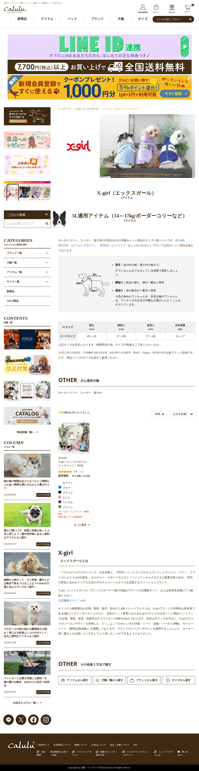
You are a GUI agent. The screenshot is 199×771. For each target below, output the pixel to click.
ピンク (66, 497)
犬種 (121, 18)
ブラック (67, 492)
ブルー (66, 487)
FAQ (135, 745)
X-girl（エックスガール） (87, 109)
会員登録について (62, 745)
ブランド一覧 (14, 253)
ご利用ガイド (43, 745)
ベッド (72, 18)
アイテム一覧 (14, 272)
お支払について (98, 745)
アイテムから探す (78, 680)
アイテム (47, 18)
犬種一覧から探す (112, 680)
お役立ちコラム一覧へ (25, 702)
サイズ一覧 (13, 281)
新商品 (22, 18)
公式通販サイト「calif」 (73, 600)
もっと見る (80, 525)
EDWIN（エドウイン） (114, 245)
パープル (67, 502)
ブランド (97, 18)
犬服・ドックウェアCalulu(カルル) (97, 767)
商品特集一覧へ (26, 432)
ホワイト (67, 483)
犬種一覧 (12, 262)
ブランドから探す (147, 680)
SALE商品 (12, 301)
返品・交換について (119, 745)
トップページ (64, 109)
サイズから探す (181, 680)
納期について (80, 745)
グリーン (67, 507)
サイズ (143, 18)
